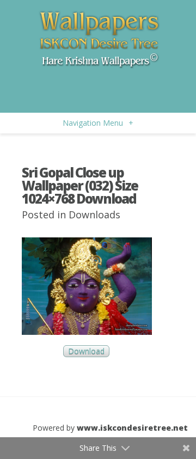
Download (86, 351)
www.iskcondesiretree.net (132, 428)
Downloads (94, 214)
